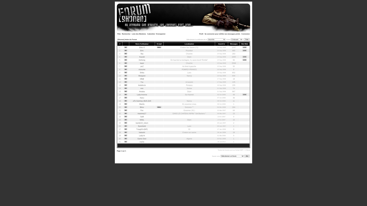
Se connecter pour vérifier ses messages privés (222, 34)
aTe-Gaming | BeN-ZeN (142, 101)
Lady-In (142, 136)
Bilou (142, 107)
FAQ (119, 34)
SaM (142, 117)
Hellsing (142, 60)
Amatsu (142, 92)
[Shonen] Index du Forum (127, 39)
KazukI (142, 57)
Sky (141, 54)
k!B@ (142, 79)
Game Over (141, 139)
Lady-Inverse (142, 95)
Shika (142, 73)
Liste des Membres (139, 34)
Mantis (142, 104)
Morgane (142, 76)
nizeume (142, 70)
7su (141, 82)
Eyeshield (142, 126)
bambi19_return (142, 123)
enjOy (142, 142)
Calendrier (151, 34)
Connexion (245, 34)
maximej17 (142, 114)
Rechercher (126, 34)
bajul (142, 63)
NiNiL (142, 120)
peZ (142, 66)
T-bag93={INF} (142, 129)
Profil (201, 34)
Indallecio (142, 85)
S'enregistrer (160, 34)
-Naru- (142, 98)
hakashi (142, 132)
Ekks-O (142, 47)
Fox (141, 110)
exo (141, 88)
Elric (142, 51)
